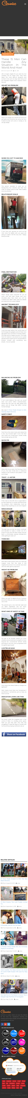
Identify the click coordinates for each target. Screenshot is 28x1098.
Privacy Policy (18, 1095)
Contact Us (24, 1095)
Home (12, 1095)
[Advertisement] (14, 21)
